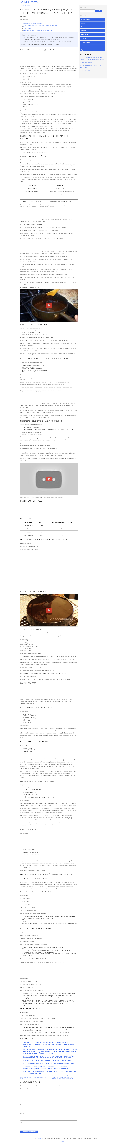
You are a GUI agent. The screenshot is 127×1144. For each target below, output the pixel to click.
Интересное (84, 34)
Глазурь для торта (28, 28)
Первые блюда (85, 42)
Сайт (21, 1122)
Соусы (83, 50)
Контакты (63, 1142)
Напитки (83, 38)
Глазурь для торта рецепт (30, 27)
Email (22, 1114)
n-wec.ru (39, 1139)
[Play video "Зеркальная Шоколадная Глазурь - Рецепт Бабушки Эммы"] (49, 610)
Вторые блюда (85, 19)
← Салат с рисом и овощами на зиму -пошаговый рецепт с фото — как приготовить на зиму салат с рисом (33, 1077)
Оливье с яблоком (86, 62)
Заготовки (84, 27)
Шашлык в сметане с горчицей (90, 74)
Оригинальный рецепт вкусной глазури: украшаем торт (38, 30)
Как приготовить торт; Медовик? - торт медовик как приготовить (45, 1066)
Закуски (83, 31)
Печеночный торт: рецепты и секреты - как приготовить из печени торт (47, 1042)
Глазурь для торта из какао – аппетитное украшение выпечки (40, 25)
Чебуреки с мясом (86, 71)
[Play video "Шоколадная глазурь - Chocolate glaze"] (49, 305)
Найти (98, 10)
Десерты (83, 23)
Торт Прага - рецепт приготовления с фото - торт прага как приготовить (48, 1060)
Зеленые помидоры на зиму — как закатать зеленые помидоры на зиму (92, 58)
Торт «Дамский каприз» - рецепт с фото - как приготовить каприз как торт (48, 1063)
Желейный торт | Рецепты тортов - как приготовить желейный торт (46, 1069)
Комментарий (24, 1089)
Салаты (83, 46)
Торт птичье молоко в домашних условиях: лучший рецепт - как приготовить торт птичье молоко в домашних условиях (49, 1052)
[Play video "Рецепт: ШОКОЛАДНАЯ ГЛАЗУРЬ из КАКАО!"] (49, 479)
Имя (22, 1105)
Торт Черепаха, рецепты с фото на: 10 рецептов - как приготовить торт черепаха (50, 1049)
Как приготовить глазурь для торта (32, 23)
